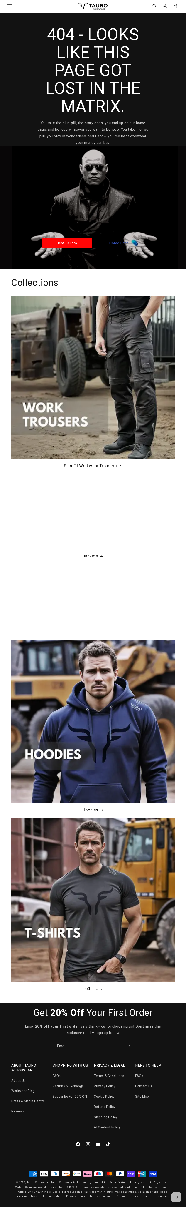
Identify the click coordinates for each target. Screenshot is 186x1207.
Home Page (119, 243)
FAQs (57, 1076)
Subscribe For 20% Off (70, 1096)
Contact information (156, 1196)
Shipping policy (127, 1196)
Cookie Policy (104, 1096)
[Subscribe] (129, 1046)
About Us (18, 1080)
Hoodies (90, 810)
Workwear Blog (23, 1091)
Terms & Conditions (109, 1076)
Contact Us (143, 1086)
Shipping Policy (105, 1117)
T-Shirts (90, 988)
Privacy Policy (104, 1086)
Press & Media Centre (28, 1101)
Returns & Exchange (68, 1086)
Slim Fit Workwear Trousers (90, 465)
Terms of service (101, 1196)
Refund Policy (104, 1107)
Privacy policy (75, 1196)
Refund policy (52, 1196)
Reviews (17, 1111)
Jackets (90, 556)
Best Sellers (67, 243)
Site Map (142, 1096)
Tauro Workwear (37, 1182)
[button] (10, 6)
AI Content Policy (107, 1127)
